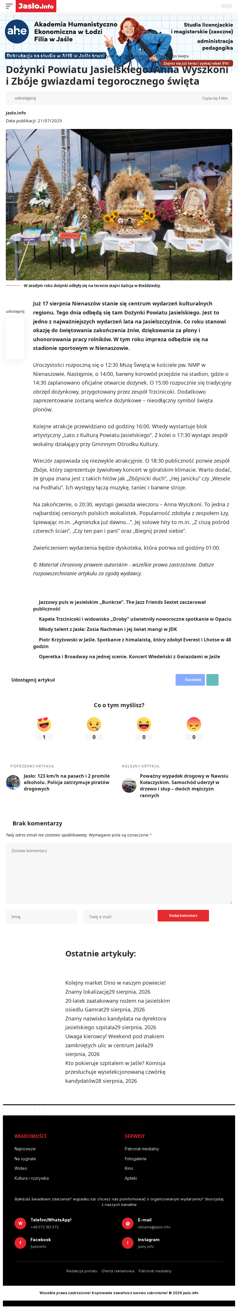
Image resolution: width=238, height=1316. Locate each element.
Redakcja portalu (81, 1277)
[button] (11, 6)
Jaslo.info (16, 113)
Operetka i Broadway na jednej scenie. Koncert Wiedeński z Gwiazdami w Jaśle (130, 663)
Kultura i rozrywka (32, 1184)
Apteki (131, 1184)
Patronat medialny (142, 1155)
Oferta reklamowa (118, 1277)
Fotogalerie (136, 1165)
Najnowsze (25, 1155)
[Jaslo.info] (36, 6)
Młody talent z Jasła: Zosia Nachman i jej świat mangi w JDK (109, 636)
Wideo (21, 1175)
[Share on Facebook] (43, 98)
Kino (129, 1175)
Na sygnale (25, 1165)
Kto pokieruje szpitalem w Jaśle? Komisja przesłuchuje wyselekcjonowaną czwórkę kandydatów (115, 1078)
